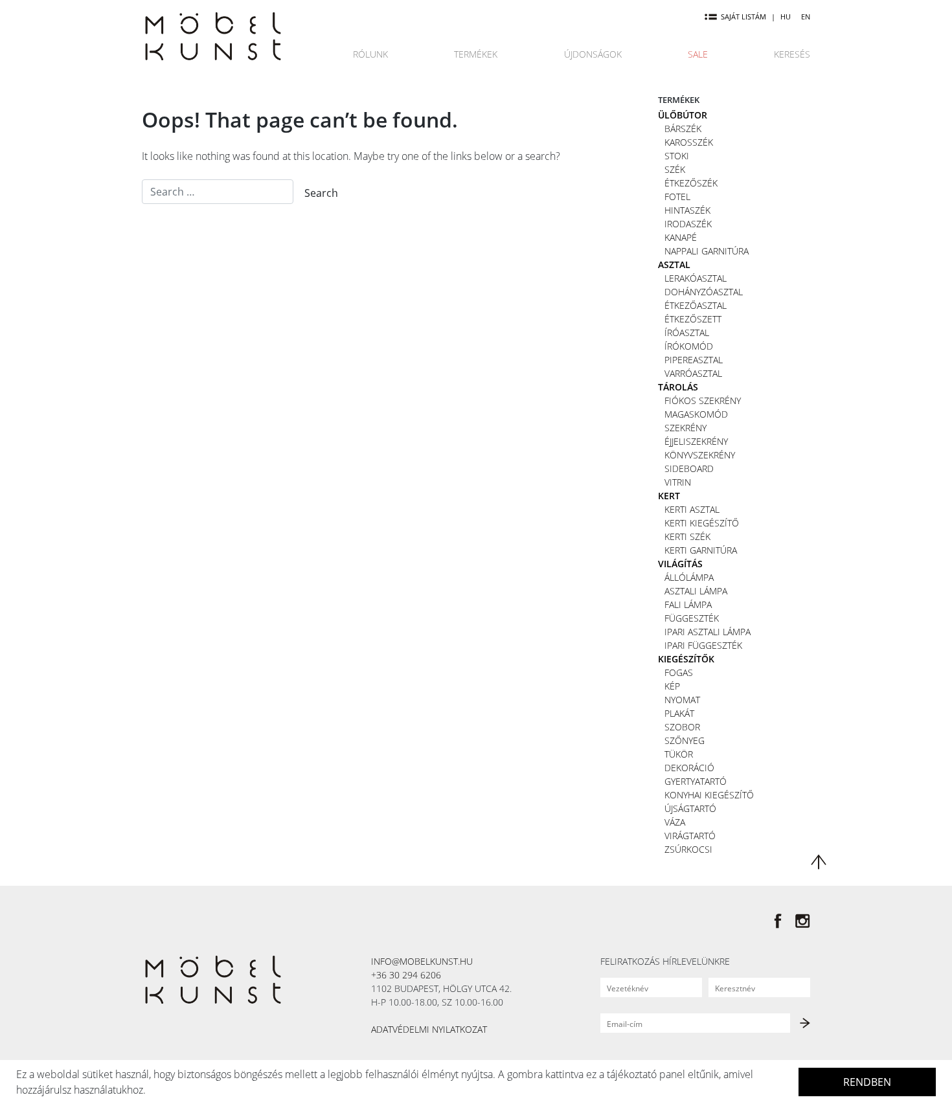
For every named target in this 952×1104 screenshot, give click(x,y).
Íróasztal (686, 332)
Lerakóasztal (695, 278)
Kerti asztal (692, 509)
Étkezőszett (692, 319)
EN (805, 16)
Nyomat (682, 699)
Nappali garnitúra (706, 251)
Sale (698, 54)
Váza (674, 822)
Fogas (678, 672)
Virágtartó (690, 835)
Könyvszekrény (699, 455)
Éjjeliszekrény (696, 441)
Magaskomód (696, 414)
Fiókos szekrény (702, 400)
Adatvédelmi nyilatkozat (429, 1029)
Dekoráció (689, 767)
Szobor (682, 727)
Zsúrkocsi (688, 849)
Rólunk (370, 54)
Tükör (678, 754)
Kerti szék (687, 536)
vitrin (677, 482)
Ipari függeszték (703, 645)
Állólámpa (689, 577)
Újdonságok (593, 54)
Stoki (676, 156)
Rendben (867, 1082)
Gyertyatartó (695, 781)
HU (785, 16)
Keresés (792, 54)
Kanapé (680, 237)
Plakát (679, 713)
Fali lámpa (688, 604)
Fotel (677, 196)
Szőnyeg (684, 740)
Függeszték (691, 618)
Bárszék (682, 128)
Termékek (475, 54)
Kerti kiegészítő (701, 523)
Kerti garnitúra (700, 550)
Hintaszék (687, 210)
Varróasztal (693, 373)
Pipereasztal (693, 360)
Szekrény (685, 428)
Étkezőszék (691, 183)
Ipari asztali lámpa (707, 631)
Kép (672, 686)
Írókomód (688, 346)
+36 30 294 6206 (406, 975)
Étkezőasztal (695, 305)
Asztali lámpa (695, 591)
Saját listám (743, 16)
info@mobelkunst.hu (422, 961)
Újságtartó (690, 808)
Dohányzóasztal (703, 292)
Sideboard (689, 468)
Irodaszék (688, 224)
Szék (674, 169)
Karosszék (688, 142)
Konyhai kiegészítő (709, 795)
